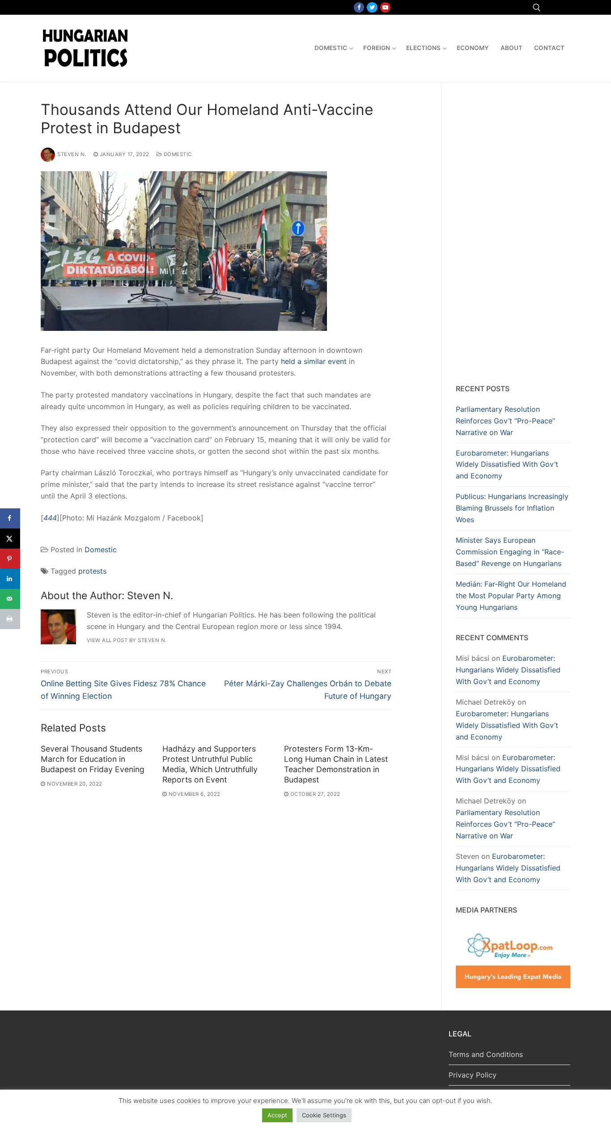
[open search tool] (537, 8)
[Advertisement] (513, 235)
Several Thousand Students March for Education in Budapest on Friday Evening (92, 759)
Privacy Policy (472, 1074)
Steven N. (71, 154)
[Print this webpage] (10, 619)
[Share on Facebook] (10, 518)
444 (50, 517)
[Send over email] (10, 599)
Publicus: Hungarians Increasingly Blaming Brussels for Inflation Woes (512, 508)
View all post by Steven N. (127, 640)
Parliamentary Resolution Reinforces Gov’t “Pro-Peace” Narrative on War (505, 421)
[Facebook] (359, 7)
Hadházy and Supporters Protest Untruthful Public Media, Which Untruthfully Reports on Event (210, 764)
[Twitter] (372, 7)
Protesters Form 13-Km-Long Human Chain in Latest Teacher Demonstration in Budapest (336, 764)
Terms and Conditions (486, 1054)
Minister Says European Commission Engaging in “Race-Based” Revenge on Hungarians (510, 552)
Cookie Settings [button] (324, 1115)
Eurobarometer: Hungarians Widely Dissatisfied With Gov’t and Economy (507, 464)
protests (92, 570)
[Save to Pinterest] (10, 559)
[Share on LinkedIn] (10, 579)
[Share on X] (10, 538)
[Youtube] (385, 7)
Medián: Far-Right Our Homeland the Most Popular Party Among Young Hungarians (511, 595)
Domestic (177, 154)
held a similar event (314, 361)
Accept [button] (277, 1115)
